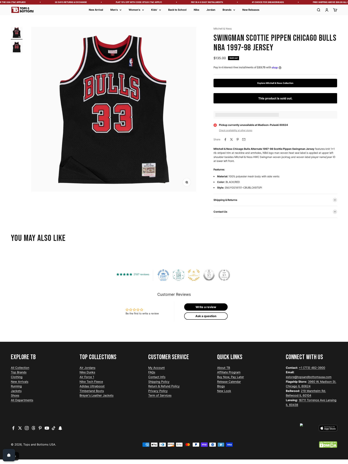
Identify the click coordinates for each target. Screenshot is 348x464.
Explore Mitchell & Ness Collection (275, 83)
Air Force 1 (87, 377)
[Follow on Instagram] (26, 428)
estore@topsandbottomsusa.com (309, 377)
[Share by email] (244, 139)
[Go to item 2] (16, 47)
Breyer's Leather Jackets (96, 395)
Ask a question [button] (205, 316)
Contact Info (156, 377)
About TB (223, 367)
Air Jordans (87, 367)
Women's (134, 9)
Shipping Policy (158, 381)
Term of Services (159, 395)
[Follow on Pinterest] (40, 428)
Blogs (221, 386)
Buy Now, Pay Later (230, 377)
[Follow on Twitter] (20, 428)
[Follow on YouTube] (46, 428)
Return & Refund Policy (164, 386)
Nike (196, 9)
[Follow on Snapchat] (60, 428)
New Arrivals (19, 381)
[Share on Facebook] (225, 139)
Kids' (154, 9)
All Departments (22, 400)
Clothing (16, 377)
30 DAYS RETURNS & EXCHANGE (63, 2)
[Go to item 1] (16, 33)
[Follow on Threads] (33, 428)
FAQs (151, 372)
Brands (227, 9)
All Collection (20, 367)
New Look (224, 391)
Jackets (16, 391)
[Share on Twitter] (231, 139)
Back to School (177, 9)
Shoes (15, 395)
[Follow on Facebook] (13, 428)
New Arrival (96, 9)
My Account (156, 367)
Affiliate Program (229, 372)
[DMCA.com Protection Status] (328, 444)
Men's (114, 9)
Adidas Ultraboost (92, 386)
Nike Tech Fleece (91, 381)
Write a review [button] (206, 307)
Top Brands (18, 372)
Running (16, 386)
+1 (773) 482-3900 (312, 367)
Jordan (210, 9)
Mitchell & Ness (223, 28)
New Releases (250, 9)
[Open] (9, 455)
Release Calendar (229, 381)
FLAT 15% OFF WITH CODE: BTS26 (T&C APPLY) (132, 2)
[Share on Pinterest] (238, 139)
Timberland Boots (92, 391)
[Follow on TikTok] (53, 428)
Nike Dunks (87, 372)
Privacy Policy (158, 391)
